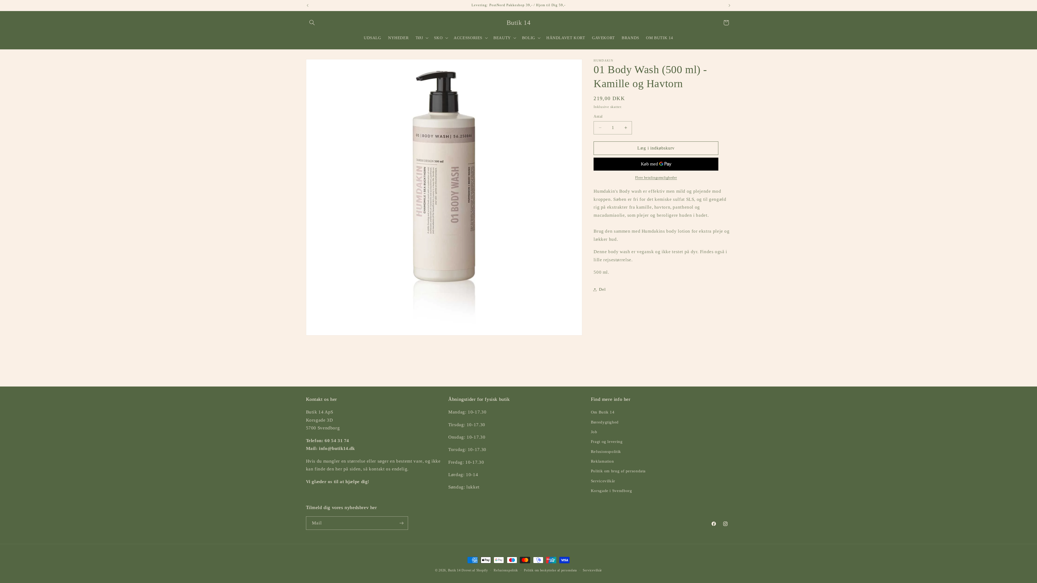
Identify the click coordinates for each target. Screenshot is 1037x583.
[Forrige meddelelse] (308, 5)
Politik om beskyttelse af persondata (550, 570)
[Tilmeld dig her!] (401, 523)
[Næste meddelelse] (729, 5)
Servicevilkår (603, 481)
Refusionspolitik (606, 451)
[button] (312, 22)
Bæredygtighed (605, 422)
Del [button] (602, 289)
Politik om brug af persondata (618, 471)
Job (594, 432)
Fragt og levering (607, 441)
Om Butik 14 (603, 412)
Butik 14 (454, 570)
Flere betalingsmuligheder (656, 177)
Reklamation (602, 461)
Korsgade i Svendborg (611, 491)
